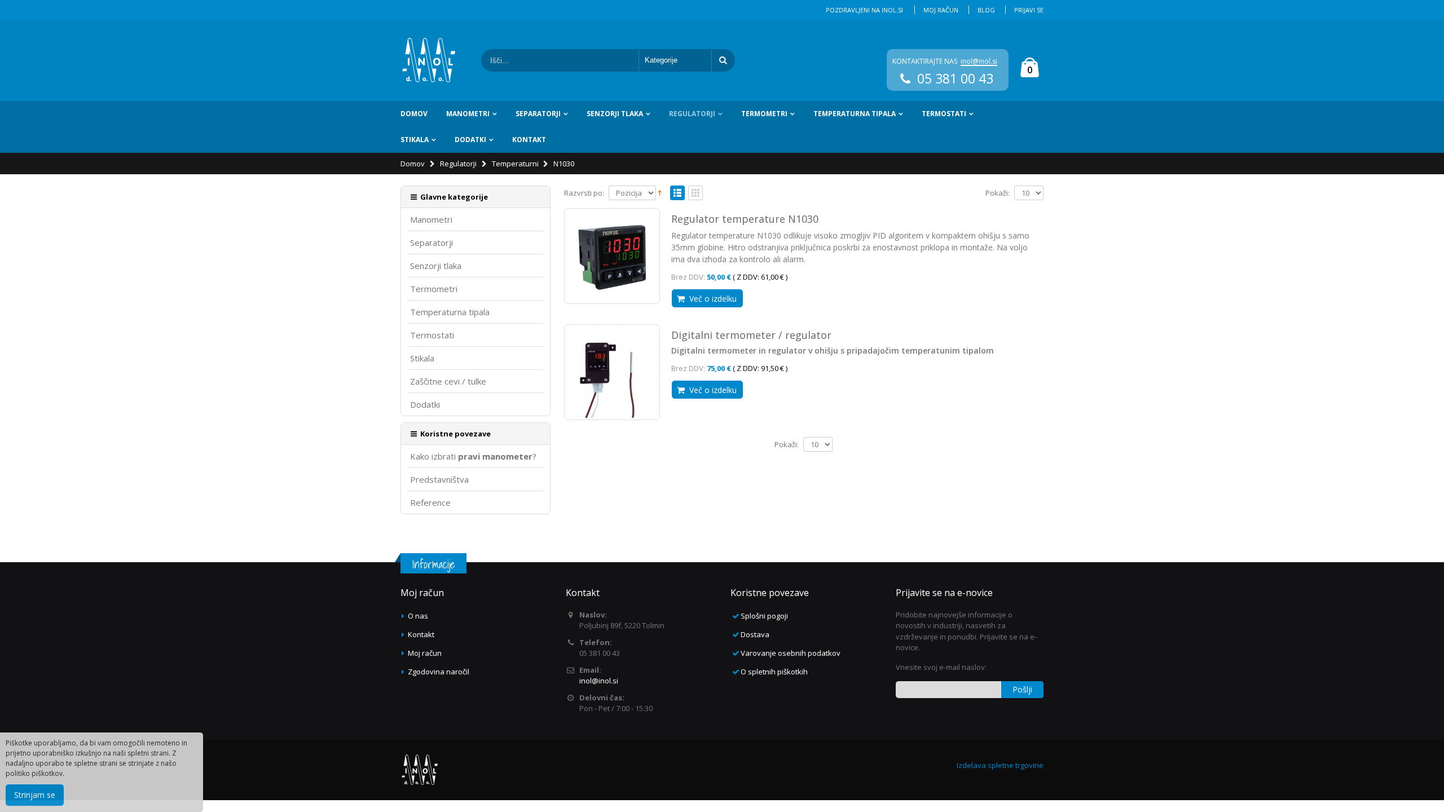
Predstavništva (439, 479)
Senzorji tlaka (615, 113)
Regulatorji (692, 113)
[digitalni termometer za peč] (612, 372)
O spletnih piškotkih (774, 672)
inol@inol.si (979, 61)
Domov (412, 163)
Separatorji (538, 113)
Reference (430, 502)
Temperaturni (515, 163)
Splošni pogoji (764, 616)
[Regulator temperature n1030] (612, 256)
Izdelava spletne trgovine (1000, 765)
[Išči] (723, 60)
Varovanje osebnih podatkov (790, 653)
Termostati (944, 113)
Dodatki (470, 139)
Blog (986, 10)
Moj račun (940, 10)
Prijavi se (1029, 10)
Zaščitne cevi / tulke (448, 381)
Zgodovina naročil (438, 672)
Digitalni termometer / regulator (751, 335)
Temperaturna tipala (854, 113)
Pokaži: (997, 193)
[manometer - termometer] (428, 60)
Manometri (468, 113)
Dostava (755, 634)
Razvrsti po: (584, 193)
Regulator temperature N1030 (744, 219)
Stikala (414, 139)
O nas (418, 616)
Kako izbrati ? (473, 456)
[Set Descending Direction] (660, 192)
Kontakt (529, 139)
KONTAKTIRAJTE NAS (924, 61)
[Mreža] (695, 193)
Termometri (764, 113)
